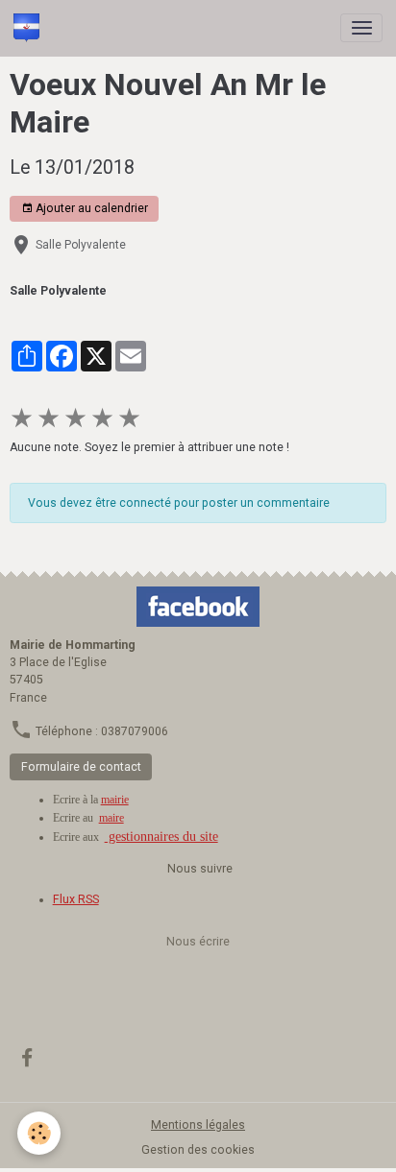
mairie (115, 799)
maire (111, 818)
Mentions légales (198, 1125)
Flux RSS (76, 899)
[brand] (29, 27)
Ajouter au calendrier (90, 208)
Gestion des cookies (198, 1150)
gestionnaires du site (161, 836)
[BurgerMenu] (361, 27)
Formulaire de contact (81, 767)
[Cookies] (39, 1133)
